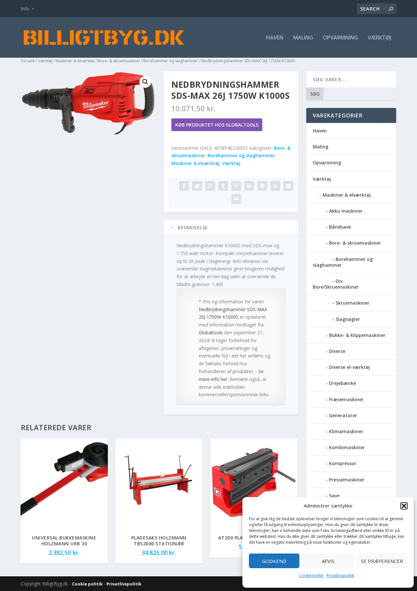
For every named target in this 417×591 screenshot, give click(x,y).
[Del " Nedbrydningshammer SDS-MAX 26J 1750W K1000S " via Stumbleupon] (275, 186)
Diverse (337, 351)
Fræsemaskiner (346, 399)
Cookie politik (88, 584)
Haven (274, 38)
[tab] (231, 227)
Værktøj (379, 38)
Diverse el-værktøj (349, 367)
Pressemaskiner (347, 480)
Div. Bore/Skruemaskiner (336, 284)
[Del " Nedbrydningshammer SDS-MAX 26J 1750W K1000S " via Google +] (210, 186)
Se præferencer (382, 561)
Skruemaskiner (352, 303)
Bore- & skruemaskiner (119, 61)
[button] (404, 506)
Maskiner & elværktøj (75, 61)
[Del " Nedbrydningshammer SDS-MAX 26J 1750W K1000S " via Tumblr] (223, 186)
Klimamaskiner (346, 431)
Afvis (328, 561)
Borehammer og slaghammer (170, 61)
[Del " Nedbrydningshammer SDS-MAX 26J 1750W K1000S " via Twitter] (197, 186)
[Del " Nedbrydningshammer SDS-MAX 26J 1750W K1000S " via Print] (236, 199)
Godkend (274, 561)
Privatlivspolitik (340, 575)
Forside (28, 61)
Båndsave (340, 227)
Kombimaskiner (347, 447)
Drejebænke (342, 383)
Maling (303, 38)
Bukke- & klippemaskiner (357, 335)
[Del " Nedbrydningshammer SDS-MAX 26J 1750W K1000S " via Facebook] (184, 186)
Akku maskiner (346, 211)
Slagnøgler (348, 319)
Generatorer (343, 415)
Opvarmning (340, 38)
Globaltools (211, 332)
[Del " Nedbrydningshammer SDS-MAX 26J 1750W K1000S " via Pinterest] (236, 186)
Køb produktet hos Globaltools (216, 125)
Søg (315, 94)
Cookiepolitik (311, 575)
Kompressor (342, 463)
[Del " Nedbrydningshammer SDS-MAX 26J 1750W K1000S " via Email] (288, 186)
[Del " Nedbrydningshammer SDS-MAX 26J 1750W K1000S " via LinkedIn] (249, 186)
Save (334, 495)
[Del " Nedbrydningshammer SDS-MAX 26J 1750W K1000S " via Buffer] (262, 186)
